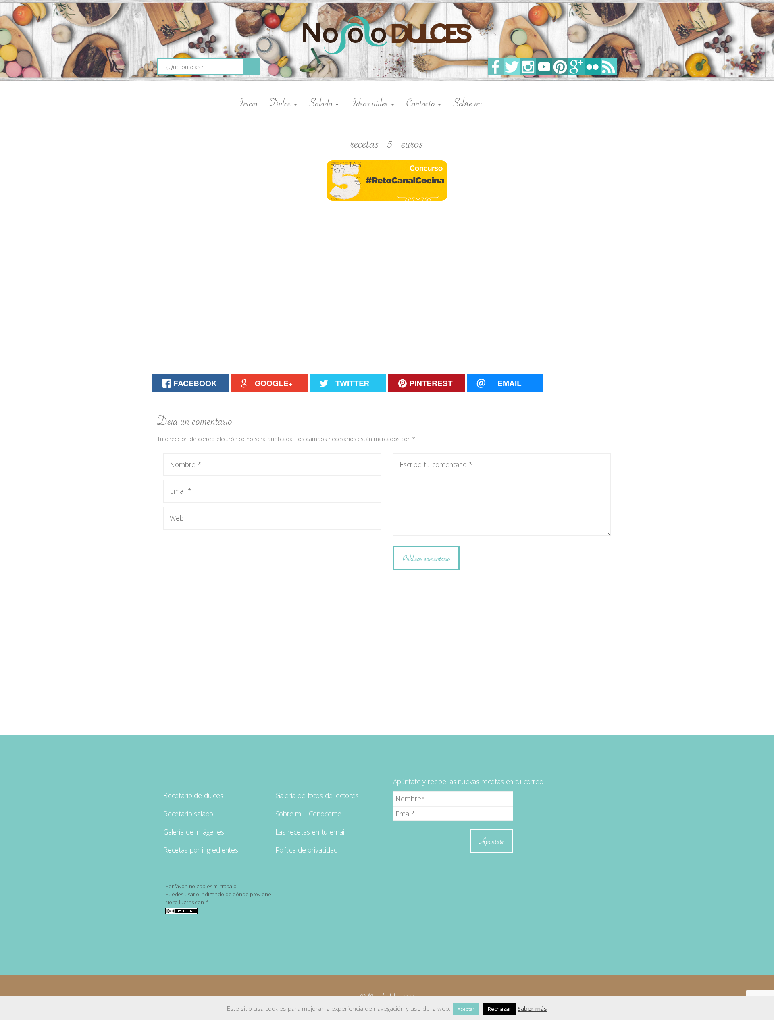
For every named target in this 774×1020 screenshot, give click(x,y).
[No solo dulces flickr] (593, 66)
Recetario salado (188, 813)
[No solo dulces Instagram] (528, 66)
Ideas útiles (370, 103)
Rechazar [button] (499, 1008)
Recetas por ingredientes (200, 850)
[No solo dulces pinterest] (560, 66)
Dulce (281, 103)
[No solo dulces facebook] (496, 66)
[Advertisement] (387, 277)
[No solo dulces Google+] (576, 66)
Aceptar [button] (466, 1009)
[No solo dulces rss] (609, 66)
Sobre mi (467, 103)
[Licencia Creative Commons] (181, 910)
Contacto (421, 103)
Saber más (532, 1008)
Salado (322, 103)
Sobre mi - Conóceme (308, 813)
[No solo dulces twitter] (512, 66)
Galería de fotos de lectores (317, 795)
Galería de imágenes (193, 832)
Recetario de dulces (193, 795)
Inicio (248, 103)
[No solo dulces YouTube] (544, 66)
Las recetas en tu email (310, 832)
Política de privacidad (306, 850)
